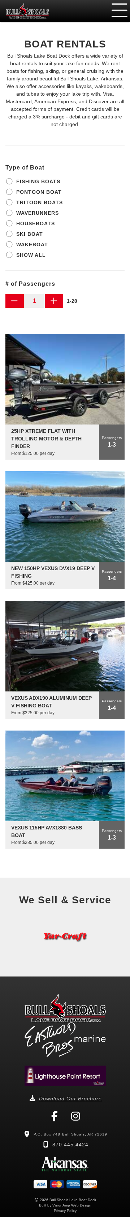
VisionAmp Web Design (71, 1205)
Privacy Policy (65, 1211)
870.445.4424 (70, 1144)
